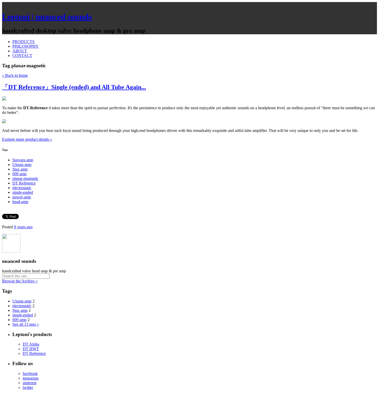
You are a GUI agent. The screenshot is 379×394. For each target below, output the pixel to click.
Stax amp (20, 169)
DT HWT (31, 349)
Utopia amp (21, 164)
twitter (28, 387)
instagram (30, 378)
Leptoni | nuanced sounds (47, 16)
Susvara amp (22, 160)
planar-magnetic (25, 178)
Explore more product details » (27, 139)
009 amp (19, 174)
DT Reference (24, 183)
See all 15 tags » (25, 324)
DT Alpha (31, 344)
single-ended (22, 192)
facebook (30, 373)
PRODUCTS (23, 41)
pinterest (29, 383)
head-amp (20, 201)
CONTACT (22, 55)
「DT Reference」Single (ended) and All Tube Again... (74, 87)
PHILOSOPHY (25, 46)
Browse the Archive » (20, 281)
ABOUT (19, 51)
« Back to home (15, 75)
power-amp (21, 197)
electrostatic (21, 188)
